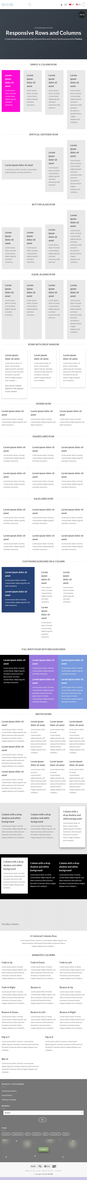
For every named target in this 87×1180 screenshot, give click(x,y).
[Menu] (65, 4)
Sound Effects (7, 1095)
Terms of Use (30, 1171)
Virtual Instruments (9, 1091)
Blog (38, 1171)
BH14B (7, 4)
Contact (58, 1171)
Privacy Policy (48, 1171)
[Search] (30, 4)
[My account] (61, 4)
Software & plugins (9, 1099)
